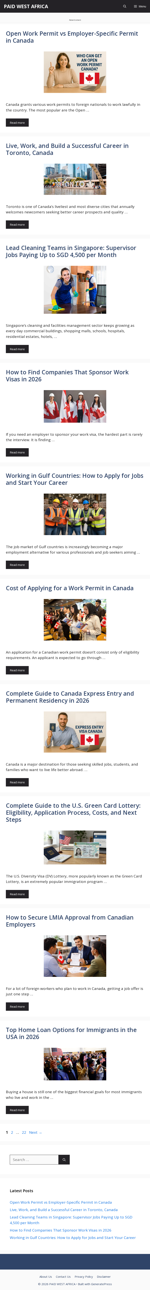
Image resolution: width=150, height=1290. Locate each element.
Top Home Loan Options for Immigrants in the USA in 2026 (71, 1033)
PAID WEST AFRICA (26, 6)
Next (35, 1132)
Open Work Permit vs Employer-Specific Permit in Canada (72, 36)
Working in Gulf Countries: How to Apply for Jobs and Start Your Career (74, 479)
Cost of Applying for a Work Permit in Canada (70, 588)
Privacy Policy (84, 1277)
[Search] (64, 1160)
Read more (17, 123)
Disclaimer (104, 1277)
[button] (124, 6)
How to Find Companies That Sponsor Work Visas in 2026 (67, 375)
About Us (45, 1277)
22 (24, 1132)
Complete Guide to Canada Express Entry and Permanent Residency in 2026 (70, 696)
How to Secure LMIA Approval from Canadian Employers (70, 920)
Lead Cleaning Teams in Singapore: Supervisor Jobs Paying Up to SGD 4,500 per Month (71, 251)
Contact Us (63, 1277)
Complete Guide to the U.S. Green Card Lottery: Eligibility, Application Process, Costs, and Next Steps (73, 812)
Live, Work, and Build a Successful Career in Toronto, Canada (67, 149)
